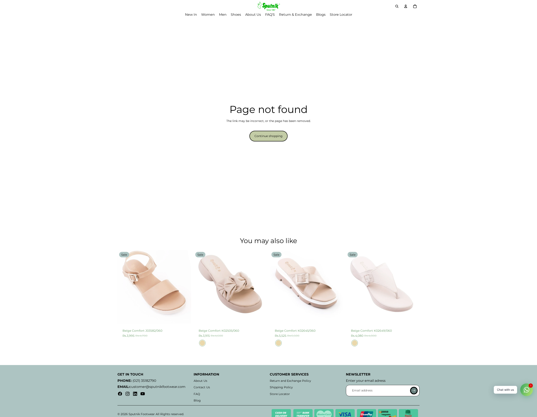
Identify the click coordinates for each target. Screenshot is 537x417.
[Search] (396, 6)
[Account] (405, 6)
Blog (197, 400)
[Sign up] (414, 390)
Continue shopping (268, 136)
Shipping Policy (281, 387)
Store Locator (280, 394)
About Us (200, 381)
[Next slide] (185, 287)
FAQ (197, 394)
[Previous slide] (123, 287)
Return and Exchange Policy (290, 381)
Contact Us (202, 387)
